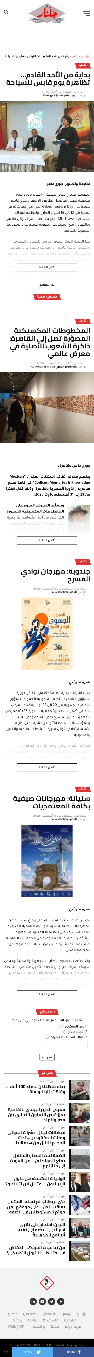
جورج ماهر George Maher (60, 95)
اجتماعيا (30, 1314)
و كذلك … (37, 1327)
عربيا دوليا (73, 1327)
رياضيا (17, 1320)
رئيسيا (81, 1314)
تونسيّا (66, 1314)
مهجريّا (70, 1320)
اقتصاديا (49, 1314)
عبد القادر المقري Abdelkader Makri (54, 367)
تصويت (47, 1057)
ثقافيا (75, 56)
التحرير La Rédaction (63, 592)
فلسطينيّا (50, 1320)
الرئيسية (85, 56)
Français (16, 1327)
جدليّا (55, 1327)
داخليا (12, 1314)
